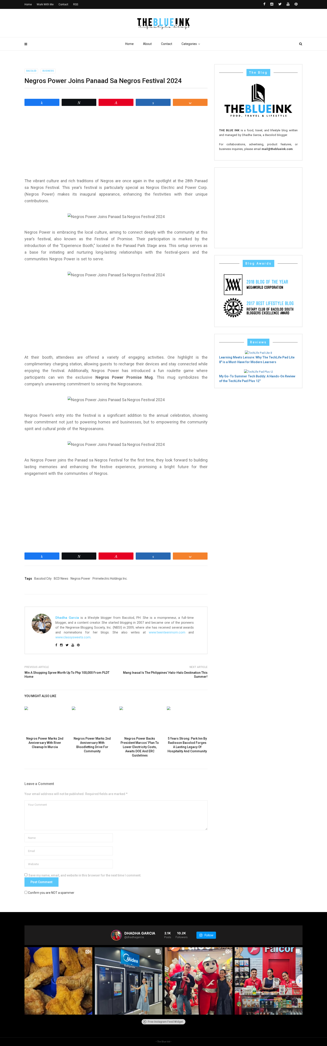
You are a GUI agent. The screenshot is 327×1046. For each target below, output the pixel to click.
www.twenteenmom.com (167, 632)
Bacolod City (43, 578)
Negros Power (80, 578)
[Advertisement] (116, 142)
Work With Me (45, 4)
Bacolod (31, 71)
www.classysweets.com (73, 637)
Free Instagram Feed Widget (165, 1021)
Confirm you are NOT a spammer (50, 892)
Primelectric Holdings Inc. (110, 578)
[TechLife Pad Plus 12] (258, 371)
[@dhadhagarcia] (116, 935)
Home (129, 44)
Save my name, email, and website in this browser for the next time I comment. (84, 875)
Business (48, 71)
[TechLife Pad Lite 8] (258, 352)
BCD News (61, 578)
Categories (189, 44)
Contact (166, 44)
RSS (75, 4)
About (147, 44)
